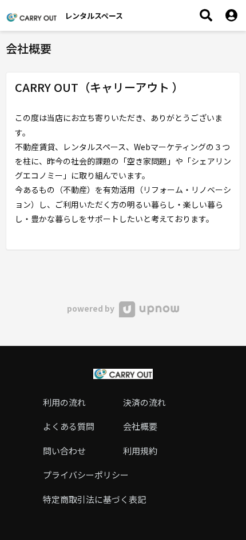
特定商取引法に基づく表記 (94, 499)
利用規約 (140, 451)
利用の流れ (64, 402)
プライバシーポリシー (86, 475)
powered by (91, 308)
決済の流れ (144, 402)
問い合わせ (64, 451)
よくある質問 (68, 426)
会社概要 (140, 426)
